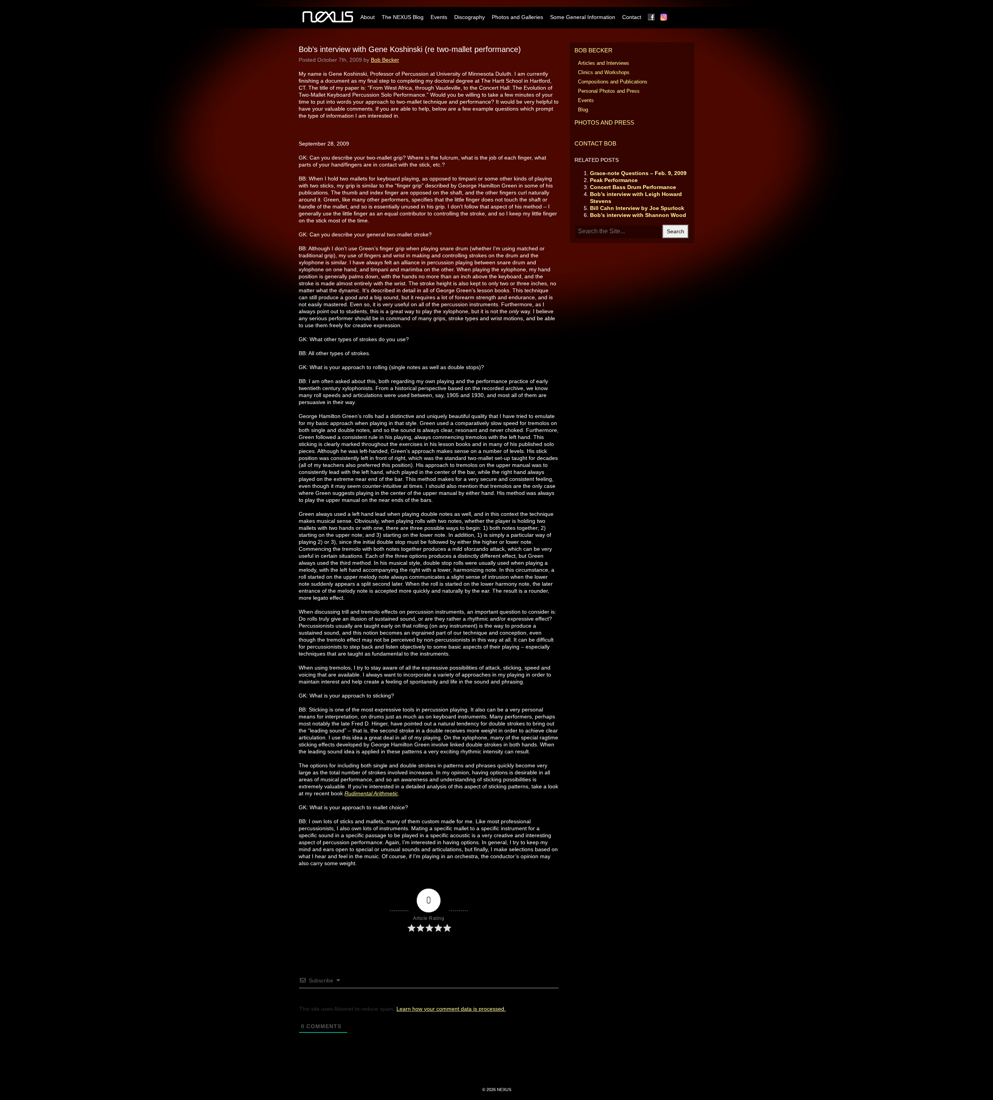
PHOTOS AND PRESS (604, 122)
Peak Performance (614, 180)
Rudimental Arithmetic (371, 793)
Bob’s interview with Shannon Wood (638, 215)
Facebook (652, 17)
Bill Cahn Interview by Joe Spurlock (637, 208)
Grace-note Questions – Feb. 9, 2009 (638, 173)
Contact (631, 17)
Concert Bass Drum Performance (633, 187)
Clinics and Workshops (604, 72)
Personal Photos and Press (609, 91)
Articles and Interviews (603, 63)
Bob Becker (385, 60)
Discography (469, 17)
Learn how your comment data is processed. (451, 1009)
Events (439, 17)
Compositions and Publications (612, 82)
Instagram (664, 17)
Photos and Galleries (517, 17)
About (367, 17)
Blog (583, 110)
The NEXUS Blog (403, 17)
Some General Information (582, 17)
